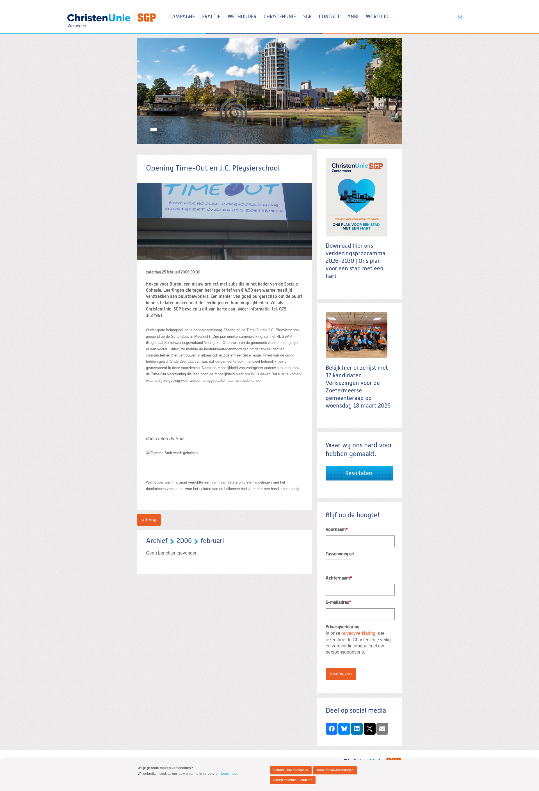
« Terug (148, 519)
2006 (184, 541)
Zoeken (460, 16)
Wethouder (242, 16)
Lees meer (229, 774)
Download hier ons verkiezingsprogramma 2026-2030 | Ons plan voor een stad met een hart (355, 261)
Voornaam (337, 530)
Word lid (377, 16)
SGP (307, 16)
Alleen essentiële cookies (292, 780)
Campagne (182, 16)
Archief (157, 541)
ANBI (352, 16)
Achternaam (339, 578)
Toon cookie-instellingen (335, 770)
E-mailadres (338, 603)
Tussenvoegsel (340, 554)
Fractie (211, 16)
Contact (329, 16)
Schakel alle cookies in (290, 770)
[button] (331, 729)
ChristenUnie (77, 16)
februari (212, 541)
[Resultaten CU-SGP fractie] (359, 469)
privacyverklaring (358, 633)
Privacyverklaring (343, 627)
